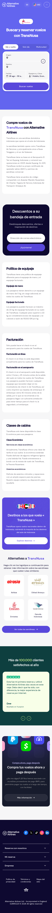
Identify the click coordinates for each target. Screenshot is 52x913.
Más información (24, 797)
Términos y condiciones (26, 880)
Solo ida (26, 47)
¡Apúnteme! (26, 247)
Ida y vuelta (11, 47)
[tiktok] (36, 834)
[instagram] (42, 834)
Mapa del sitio (41, 880)
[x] (31, 834)
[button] (27, 4)
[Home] (10, 4)
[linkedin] (47, 834)
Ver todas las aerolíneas (24, 629)
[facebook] (26, 834)
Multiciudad (41, 47)
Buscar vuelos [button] (26, 86)
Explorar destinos (24, 540)
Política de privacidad (10, 880)
